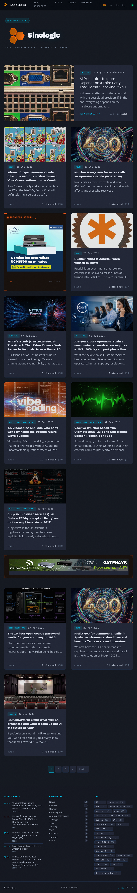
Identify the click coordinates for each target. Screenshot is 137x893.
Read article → (89, 113)
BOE (122, 824)
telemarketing (106, 837)
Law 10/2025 (105, 842)
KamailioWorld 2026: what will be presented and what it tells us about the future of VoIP (34, 723)
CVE (117, 820)
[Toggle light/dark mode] (117, 5)
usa (116, 864)
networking (104, 824)
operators (104, 846)
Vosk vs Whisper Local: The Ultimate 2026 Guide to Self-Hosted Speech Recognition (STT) (100, 431)
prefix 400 (104, 851)
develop (102, 860)
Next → (82, 769)
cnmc (119, 811)
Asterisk (115, 802)
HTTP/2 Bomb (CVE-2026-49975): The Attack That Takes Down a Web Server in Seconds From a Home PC (34, 345)
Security (13, 336)
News (11, 167)
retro (119, 860)
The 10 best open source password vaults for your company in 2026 (34, 635)
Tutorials (68, 837)
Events (12, 714)
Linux (101, 864)
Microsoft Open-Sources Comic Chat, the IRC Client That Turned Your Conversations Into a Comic (32, 176)
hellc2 (123, 114)
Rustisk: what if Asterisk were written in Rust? (97, 261)
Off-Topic (81, 336)
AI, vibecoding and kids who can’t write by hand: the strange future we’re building (33, 431)
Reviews (68, 805)
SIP (100, 806)
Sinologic (68, 819)
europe (102, 820)
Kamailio (103, 829)
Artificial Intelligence (112, 815)
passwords (104, 833)
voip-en (102, 811)
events (124, 855)
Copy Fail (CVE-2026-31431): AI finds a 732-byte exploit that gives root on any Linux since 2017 (33, 518)
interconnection (107, 873)
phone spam (104, 855)
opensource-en (120, 806)
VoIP (68, 830)
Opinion (85, 72)
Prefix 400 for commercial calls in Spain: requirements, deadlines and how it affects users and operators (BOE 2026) (100, 638)
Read (10, 204)
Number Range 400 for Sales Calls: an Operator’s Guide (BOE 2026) (100, 174)
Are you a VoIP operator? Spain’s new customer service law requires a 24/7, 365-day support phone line (100, 345)
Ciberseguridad (17, 628)
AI (99, 802)
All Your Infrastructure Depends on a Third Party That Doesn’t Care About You (103, 82)
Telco (79, 167)
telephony (104, 868)
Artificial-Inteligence (22, 422)
